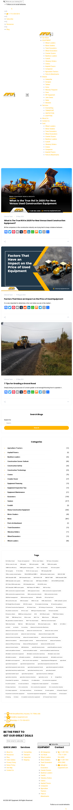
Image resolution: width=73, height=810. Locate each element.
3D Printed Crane (31, 607)
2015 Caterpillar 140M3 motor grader (15, 587)
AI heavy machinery (11, 687)
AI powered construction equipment (15, 693)
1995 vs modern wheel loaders (13, 574)
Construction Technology (17, 470)
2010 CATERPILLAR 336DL (57, 581)
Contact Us (46, 121)
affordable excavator (11, 657)
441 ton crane (24, 610)
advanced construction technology (15, 630)
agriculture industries (11, 677)
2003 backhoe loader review (47, 574)
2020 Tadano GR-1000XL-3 (33, 587)
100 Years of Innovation (52, 561)
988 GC (55, 624)
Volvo (47, 87)
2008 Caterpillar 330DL (61, 577)
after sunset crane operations (30, 660)
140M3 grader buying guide (26, 567)
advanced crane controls (51, 630)
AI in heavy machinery (25, 690)
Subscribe (9, 19)
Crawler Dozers (50, 53)
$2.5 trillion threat (10, 561)
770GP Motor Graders (58, 614)
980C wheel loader (30, 624)
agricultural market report (12, 673)
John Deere (49, 97)
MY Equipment (50, 95)
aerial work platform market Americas (49, 650)
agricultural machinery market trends (15, 670)
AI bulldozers (25, 680)
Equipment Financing (15, 483)
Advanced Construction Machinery (39, 627)
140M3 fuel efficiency (11, 567)
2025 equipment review (34, 590)
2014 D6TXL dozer (42, 584)
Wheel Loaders (50, 43)
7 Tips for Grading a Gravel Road (20, 383)
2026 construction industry (34, 594)
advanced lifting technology (13, 644)
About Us (45, 118)
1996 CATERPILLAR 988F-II (30, 574)
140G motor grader (33, 564)
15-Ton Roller (19, 571)
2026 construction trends (51, 594)
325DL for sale (34, 600)
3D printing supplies (61, 607)
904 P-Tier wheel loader (32, 620)
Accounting (24, 627)
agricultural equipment (11, 663)
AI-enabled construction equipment (30, 697)
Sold (43, 123)
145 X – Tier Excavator (42, 567)
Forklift (47, 58)
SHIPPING (48, 116)
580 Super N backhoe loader (38, 610)
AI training (8, 697)
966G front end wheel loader (48, 620)
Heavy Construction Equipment (19, 510)
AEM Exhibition (25, 647)
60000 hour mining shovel (24, 614)
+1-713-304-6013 (14, 14)
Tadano (47, 84)
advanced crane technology (28, 634)
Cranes (47, 64)
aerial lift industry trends (38, 647)
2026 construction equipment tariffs (52, 590)
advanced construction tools (34, 630)
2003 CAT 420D (61, 574)
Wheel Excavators (51, 51)
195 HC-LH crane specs (32, 571)
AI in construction (23, 687)
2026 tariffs (39, 597)
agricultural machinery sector (35, 670)
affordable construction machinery (36, 654)
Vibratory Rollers (50, 61)
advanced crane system (12, 634)
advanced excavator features (30, 637)
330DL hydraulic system (60, 600)
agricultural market (51, 670)
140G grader (23, 564)
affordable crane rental (54, 654)
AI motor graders (49, 690)
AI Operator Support (62, 690)
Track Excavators (51, 48)
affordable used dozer (56, 657)
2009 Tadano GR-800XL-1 (42, 581)
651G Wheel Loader (45, 614)
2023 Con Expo (46, 587)
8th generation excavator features (14, 620)
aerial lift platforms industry (55, 647)
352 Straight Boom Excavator (13, 604)
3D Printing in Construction (46, 607)
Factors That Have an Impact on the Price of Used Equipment (33, 299)
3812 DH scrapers (27, 604)
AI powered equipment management (36, 693)
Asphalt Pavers (50, 66)
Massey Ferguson (51, 90)
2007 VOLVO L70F (38, 577)
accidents (15, 627)
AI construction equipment (50, 680)
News (10, 519)
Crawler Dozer (13, 479)
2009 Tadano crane (28, 581)
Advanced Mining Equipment (30, 644)
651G (35, 614)
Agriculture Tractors (51, 71)
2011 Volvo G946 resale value (13, 584)
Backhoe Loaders (51, 56)
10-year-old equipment (23, 561)
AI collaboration (36, 680)
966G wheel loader (10, 624)
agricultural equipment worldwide (54, 667)
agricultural (63, 660)
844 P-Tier (36, 617)
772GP (7, 617)
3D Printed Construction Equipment (15, 607)
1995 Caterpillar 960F (46, 571)
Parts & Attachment (15, 523)
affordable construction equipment (15, 654)
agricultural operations (27, 673)
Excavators (12, 497)
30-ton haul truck (49, 597)
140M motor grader (52, 564)
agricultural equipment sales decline (15, 667)
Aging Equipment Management (49, 660)
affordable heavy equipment (40, 657)
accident (8, 627)
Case (47, 92)
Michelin (48, 103)
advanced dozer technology (13, 637)
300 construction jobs (11, 600)
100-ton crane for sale (11, 564)
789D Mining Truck (16, 617)
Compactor (49, 69)
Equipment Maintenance (16, 492)
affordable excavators (24, 657)
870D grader (55, 617)
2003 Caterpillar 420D (11, 577)
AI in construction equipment (38, 687)
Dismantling (49, 108)
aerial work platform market (30, 650)
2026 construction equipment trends (15, 594)
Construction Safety (15, 466)
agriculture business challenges (44, 673)
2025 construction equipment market (15, 590)
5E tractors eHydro (10, 614)
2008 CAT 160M (49, 577)
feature (10, 501)
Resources (10, 24)
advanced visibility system (48, 644)
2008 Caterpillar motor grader (13, 581)
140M (43, 564)
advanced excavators (11, 640)
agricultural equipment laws (27, 663)
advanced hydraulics (55, 640)
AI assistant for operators (12, 680)
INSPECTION (49, 113)
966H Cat (20, 624)
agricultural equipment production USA (48, 663)
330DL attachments (46, 600)
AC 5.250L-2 (63, 624)
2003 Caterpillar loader (25, 577)
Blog (8, 29)
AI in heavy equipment (11, 690)
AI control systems (10, 683)
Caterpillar (48, 79)
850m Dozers (45, 617)
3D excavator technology (41, 604)
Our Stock (45, 38)
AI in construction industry (56, 687)
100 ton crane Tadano (37, 561)
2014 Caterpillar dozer (29, 584)
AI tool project (63, 693)
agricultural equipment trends (35, 667)
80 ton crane (27, 617)
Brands (44, 77)
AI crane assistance (23, 683)
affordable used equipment (13, 660)
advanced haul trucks (41, 640)
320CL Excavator (24, 600)
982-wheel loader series (44, 624)
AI (51, 677)
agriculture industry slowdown (28, 677)
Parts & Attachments (52, 74)
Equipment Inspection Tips (17, 488)
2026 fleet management (12, 597)
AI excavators (54, 683)
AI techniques (52, 693)
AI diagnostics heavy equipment (40, 683)
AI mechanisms (38, 690)
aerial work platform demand (13, 650)
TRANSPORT (49, 110)
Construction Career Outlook (18, 461)
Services (45, 105)
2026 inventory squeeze (27, 597)
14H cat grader (9, 571)
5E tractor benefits (53, 610)
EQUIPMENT (46, 40)
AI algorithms (58, 677)
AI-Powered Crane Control (50, 697)
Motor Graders (50, 45)
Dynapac (48, 82)
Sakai (47, 100)
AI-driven (16, 697)
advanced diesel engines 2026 (46, 634)
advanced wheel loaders (12, 647)
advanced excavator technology (49, 637)
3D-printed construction (12, 610)
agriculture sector (43, 677)
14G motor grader (55, 567)
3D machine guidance (56, 604)
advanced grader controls (26, 640)
